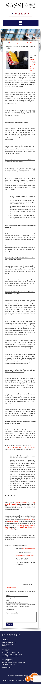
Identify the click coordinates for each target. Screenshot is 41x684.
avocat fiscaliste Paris (28, 549)
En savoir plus (7, 668)
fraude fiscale (23, 527)
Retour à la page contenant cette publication (22, 43)
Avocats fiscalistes (22, 502)
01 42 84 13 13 (21, 14)
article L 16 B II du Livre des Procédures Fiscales (20, 446)
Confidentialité (19, 680)
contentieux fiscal (12, 521)
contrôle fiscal (29, 520)
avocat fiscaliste (32, 60)
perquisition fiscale (23, 525)
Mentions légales (8, 680)
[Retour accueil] (20, 6)
